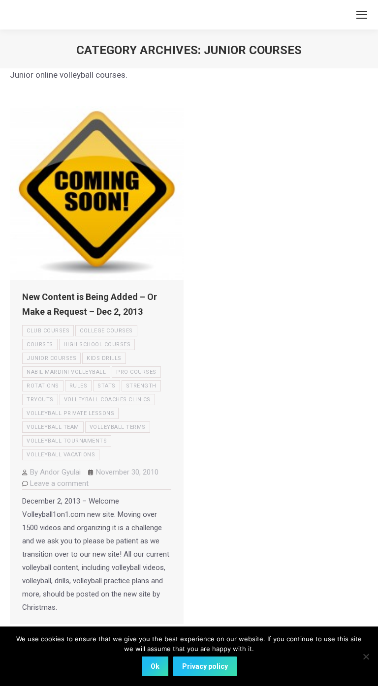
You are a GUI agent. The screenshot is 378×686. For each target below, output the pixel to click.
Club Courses (48, 331)
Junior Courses (51, 358)
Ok (155, 666)
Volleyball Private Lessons (70, 413)
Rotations (43, 386)
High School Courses (97, 344)
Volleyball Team (53, 427)
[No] (366, 656)
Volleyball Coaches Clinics (107, 399)
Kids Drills (104, 358)
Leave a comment (59, 483)
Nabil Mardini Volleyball (66, 372)
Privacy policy (205, 666)
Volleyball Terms (118, 427)
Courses (40, 344)
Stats (106, 386)
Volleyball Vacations (61, 454)
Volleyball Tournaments (67, 441)
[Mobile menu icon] (361, 14)
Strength (141, 386)
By (55, 472)
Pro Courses (136, 372)
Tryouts (40, 399)
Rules (78, 386)
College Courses (106, 331)
